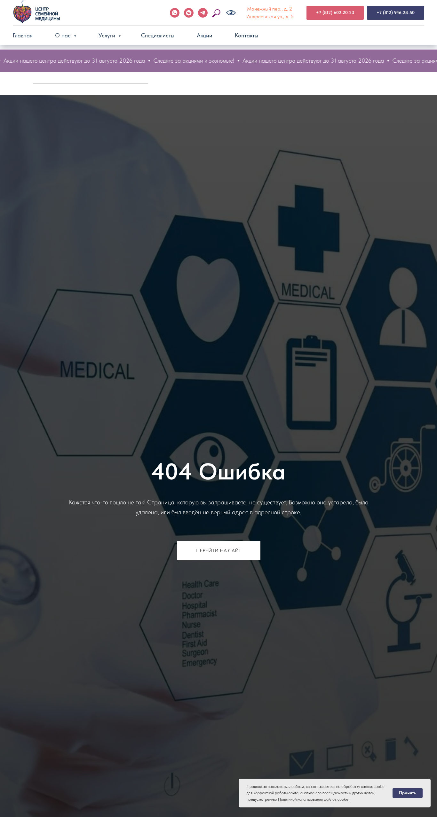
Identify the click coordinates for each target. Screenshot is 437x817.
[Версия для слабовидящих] (231, 13)
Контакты (246, 35)
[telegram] (203, 13)
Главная (23, 35)
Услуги (108, 35)
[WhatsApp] (174, 13)
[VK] (189, 13)
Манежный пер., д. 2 (269, 9)
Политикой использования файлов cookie (313, 799)
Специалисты (157, 35)
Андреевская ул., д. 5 (270, 16)
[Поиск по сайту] (217, 13)
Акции (204, 35)
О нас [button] (63, 35)
